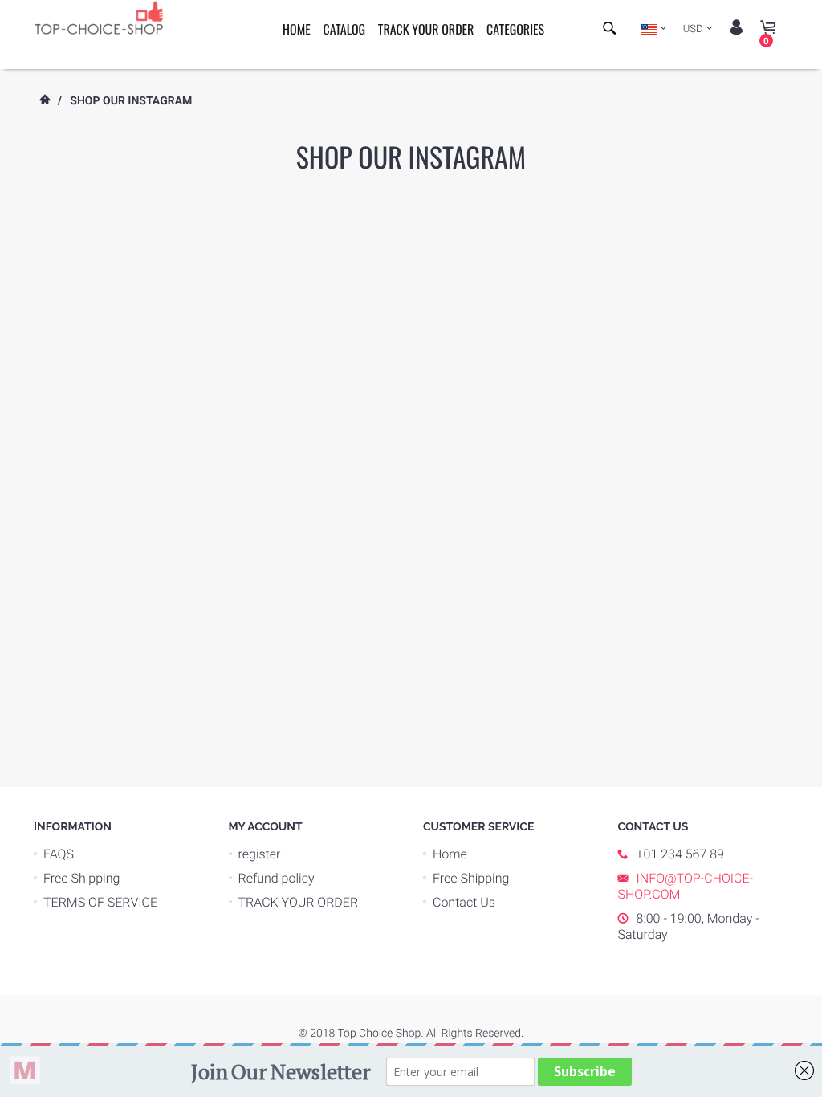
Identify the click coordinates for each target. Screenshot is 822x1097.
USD (693, 29)
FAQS (58, 854)
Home (297, 29)
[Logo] (106, 17)
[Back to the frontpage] (44, 101)
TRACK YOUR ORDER (426, 29)
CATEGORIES (515, 29)
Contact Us (464, 902)
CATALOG (344, 29)
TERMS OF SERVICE (100, 902)
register (259, 854)
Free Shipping (81, 878)
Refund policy (276, 878)
